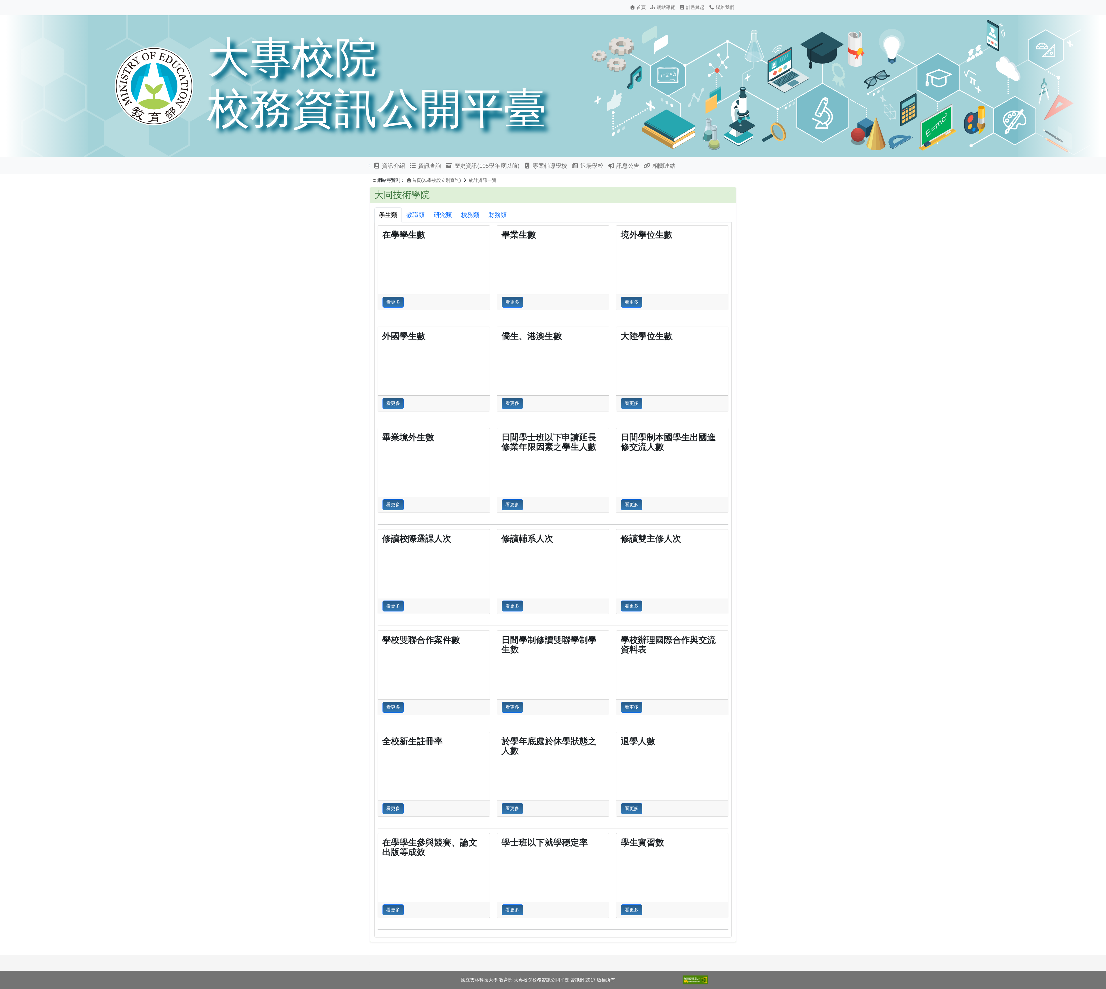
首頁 (640, 7)
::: (368, 165)
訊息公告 (627, 166)
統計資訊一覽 (483, 180)
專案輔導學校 (549, 166)
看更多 (393, 302)
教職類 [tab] (415, 214)
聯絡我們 (724, 7)
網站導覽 (665, 7)
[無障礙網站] (695, 979)
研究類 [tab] (443, 214)
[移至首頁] (553, 85)
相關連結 (663, 166)
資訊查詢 (428, 166)
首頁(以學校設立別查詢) (436, 180)
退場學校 (591, 166)
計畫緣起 (694, 7)
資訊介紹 (392, 166)
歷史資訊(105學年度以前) (486, 166)
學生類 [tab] (388, 214)
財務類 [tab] (497, 214)
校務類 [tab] (470, 214)
